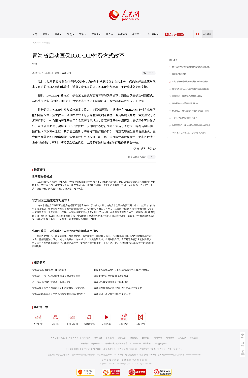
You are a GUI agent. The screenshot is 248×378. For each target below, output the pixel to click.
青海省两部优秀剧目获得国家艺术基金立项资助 (118, 288)
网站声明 (158, 338)
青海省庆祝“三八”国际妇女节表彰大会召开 (191, 89)
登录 (209, 34)
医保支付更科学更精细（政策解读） (112, 276)
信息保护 (182, 338)
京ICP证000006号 (165, 355)
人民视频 (106, 324)
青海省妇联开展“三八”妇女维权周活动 (189, 133)
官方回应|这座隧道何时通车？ (51, 200)
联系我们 (194, 338)
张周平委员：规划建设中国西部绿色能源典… (192, 125)
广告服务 (110, 338)
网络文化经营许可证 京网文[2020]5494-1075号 (102, 355)
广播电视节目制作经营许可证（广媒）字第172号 (161, 349)
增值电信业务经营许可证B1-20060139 (120, 349)
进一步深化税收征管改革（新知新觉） (51, 282)
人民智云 (123, 324)
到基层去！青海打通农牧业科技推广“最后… (191, 111)
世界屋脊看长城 (42, 176)
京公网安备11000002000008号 (187, 355)
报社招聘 (86, 338)
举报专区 (122, 34)
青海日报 (66, 73)
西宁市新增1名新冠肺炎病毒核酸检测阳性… (191, 67)
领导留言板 (89, 324)
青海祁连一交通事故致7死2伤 (185, 103)
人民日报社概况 (58, 338)
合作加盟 (122, 338)
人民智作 (140, 324)
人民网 (36, 43)
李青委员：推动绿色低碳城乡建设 (187, 96)
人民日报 (38, 324)
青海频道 (46, 43)
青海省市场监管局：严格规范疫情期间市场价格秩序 (58, 294)
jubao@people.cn (160, 343)
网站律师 (170, 338)
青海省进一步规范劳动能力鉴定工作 (112, 294)
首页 (34, 34)
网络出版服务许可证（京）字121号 (140, 355)
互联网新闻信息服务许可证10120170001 (83, 349)
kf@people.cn (96, 343)
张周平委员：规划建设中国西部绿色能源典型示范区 (65, 230)
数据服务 (146, 338)
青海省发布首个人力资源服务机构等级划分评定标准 (58, 288)
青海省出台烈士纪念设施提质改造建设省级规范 (56, 276)
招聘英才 (98, 338)
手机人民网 (72, 324)
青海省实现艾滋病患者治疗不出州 (111, 282)
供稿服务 (134, 338)
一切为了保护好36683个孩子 (184, 118)
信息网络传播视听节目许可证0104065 (64, 355)
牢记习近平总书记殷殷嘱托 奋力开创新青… (191, 81)
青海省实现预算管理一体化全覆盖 (49, 270)
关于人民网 (73, 338)
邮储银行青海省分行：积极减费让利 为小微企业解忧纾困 (123, 270)
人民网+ (55, 324)
